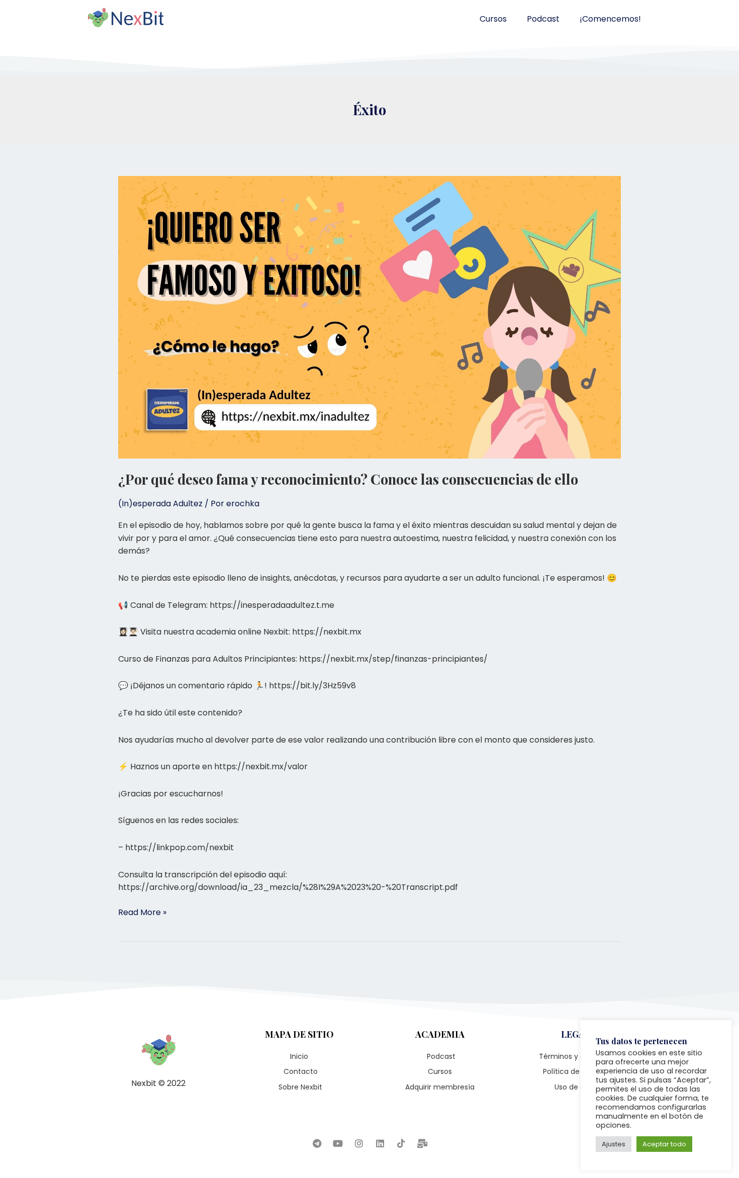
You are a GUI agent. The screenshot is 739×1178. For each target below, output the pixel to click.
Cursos (493, 19)
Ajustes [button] (613, 1144)
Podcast (543, 19)
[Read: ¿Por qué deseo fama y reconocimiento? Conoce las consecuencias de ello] (369, 316)
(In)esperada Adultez (160, 503)
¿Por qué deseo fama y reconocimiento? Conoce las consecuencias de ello (348, 479)
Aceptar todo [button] (664, 1144)
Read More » (142, 912)
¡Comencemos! (610, 19)
